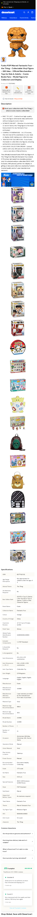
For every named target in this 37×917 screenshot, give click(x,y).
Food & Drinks (24, 18)
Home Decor (13, 18)
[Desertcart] (8, 12)
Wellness (4, 18)
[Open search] (24, 12)
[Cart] (32, 12)
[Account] (28, 12)
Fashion (33, 18)
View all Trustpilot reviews (18, 908)
